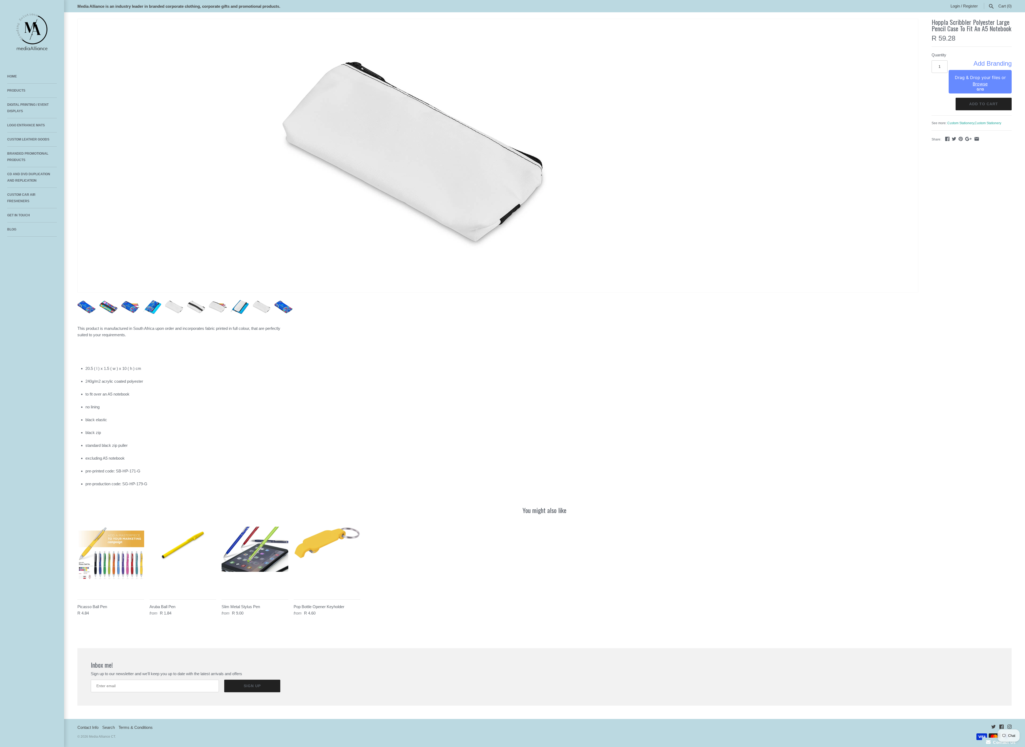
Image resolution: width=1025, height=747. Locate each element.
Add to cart (983, 104)
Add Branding (992, 63)
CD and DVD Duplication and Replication (28, 177)
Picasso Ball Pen (92, 606)
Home (12, 76)
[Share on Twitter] (954, 138)
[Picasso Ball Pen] (110, 560)
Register (970, 6)
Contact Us (1003, 742)
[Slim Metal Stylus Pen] (255, 560)
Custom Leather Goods (28, 139)
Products (16, 90)
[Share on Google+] (968, 138)
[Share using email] (976, 138)
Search (108, 727)
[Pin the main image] (961, 138)
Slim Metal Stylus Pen (241, 606)
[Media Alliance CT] (32, 32)
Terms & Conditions (136, 727)
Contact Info (87, 727)
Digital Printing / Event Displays (28, 108)
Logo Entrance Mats (26, 125)
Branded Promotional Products (27, 157)
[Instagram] (1009, 727)
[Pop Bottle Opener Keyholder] (327, 560)
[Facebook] (1001, 727)
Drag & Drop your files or (980, 81)
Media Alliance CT (102, 736)
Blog (11, 229)
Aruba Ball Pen (162, 606)
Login (955, 6)
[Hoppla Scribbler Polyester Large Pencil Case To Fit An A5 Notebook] (414, 155)
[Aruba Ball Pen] (182, 560)
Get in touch (18, 215)
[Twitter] (993, 727)
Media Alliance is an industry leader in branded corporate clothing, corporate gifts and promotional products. (178, 6)
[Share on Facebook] (947, 138)
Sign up (252, 686)
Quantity (939, 55)
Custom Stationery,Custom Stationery (974, 123)
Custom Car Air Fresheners (21, 198)
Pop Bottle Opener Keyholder (319, 606)
